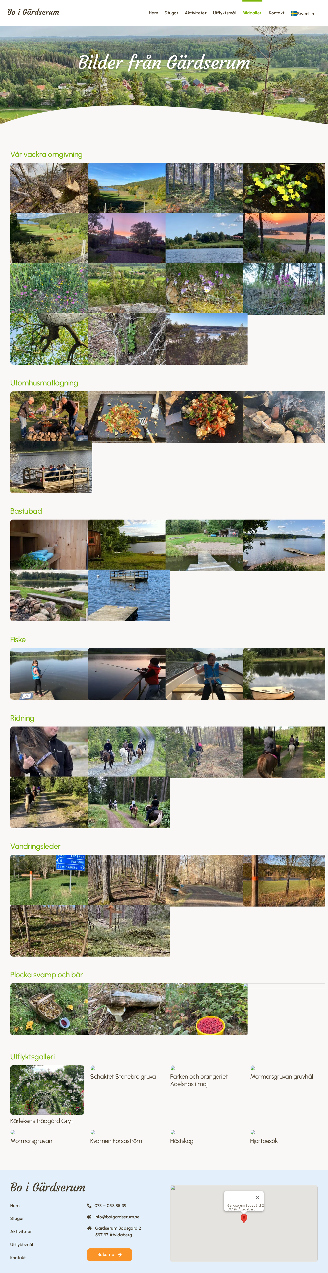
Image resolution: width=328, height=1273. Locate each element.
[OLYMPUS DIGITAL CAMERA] (92, 1131)
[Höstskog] (172, 1131)
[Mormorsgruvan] (12, 1131)
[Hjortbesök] (252, 1131)
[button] (244, 1219)
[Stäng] (257, 1197)
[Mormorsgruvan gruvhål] (252, 1067)
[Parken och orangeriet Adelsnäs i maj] (172, 1067)
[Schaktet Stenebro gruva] (92, 1067)
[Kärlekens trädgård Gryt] (47, 1067)
